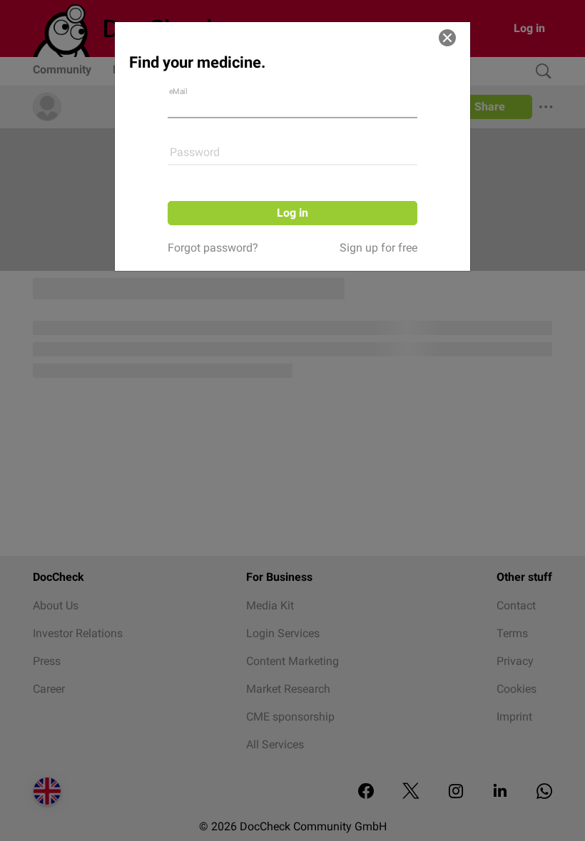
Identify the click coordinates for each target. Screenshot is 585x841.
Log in (292, 213)
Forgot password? (213, 247)
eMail (178, 91)
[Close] (447, 37)
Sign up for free (378, 247)
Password (195, 152)
